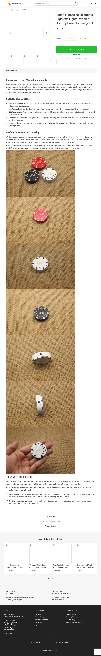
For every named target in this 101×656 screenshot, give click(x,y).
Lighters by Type (14, 10)
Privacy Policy (39, 617)
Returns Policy (70, 620)
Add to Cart (76, 49)
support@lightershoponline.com (14, 616)
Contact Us (38, 622)
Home (5, 10)
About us (38, 614)
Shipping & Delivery (72, 617)
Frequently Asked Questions (74, 622)
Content (37, 625)
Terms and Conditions (42, 620)
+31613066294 (9, 614)
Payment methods (71, 614)
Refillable (24, 10)
